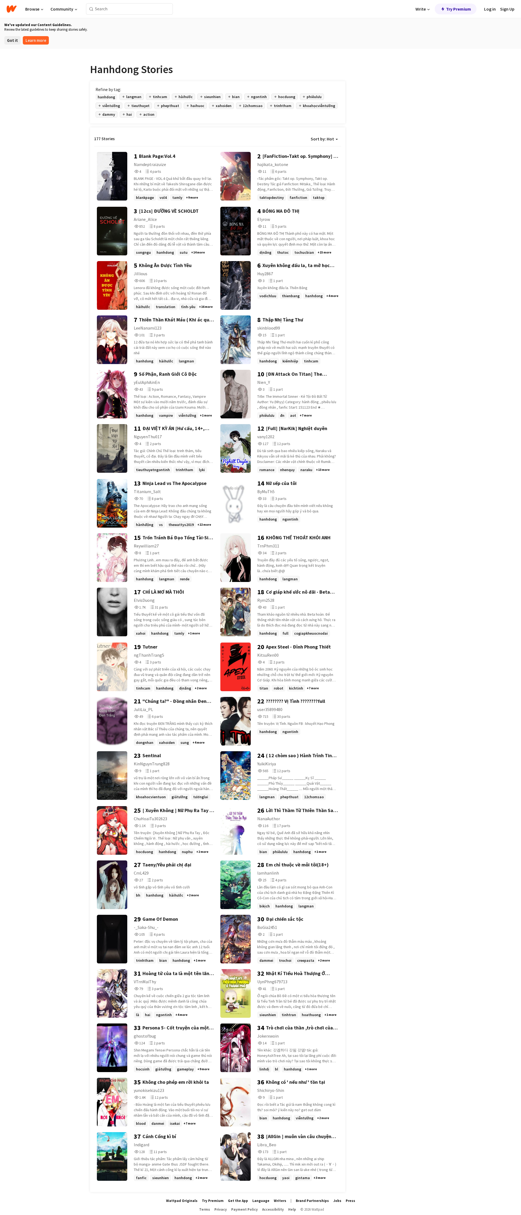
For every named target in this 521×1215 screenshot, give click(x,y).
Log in (490, 9)
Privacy (220, 1209)
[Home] (12, 9)
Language (260, 1200)
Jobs (337, 1200)
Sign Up (507, 9)
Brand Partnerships (312, 1200)
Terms (204, 1209)
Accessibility (273, 1209)
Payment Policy (244, 1209)
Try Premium (458, 9)
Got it (12, 40)
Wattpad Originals (182, 1200)
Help (292, 1209)
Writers (280, 1200)
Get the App (238, 1200)
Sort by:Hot (322, 139)
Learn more (36, 40)
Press (350, 1200)
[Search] (91, 9)
